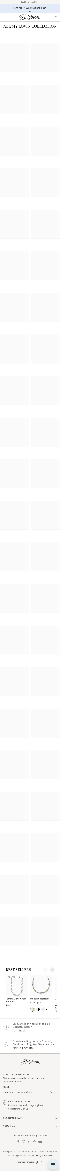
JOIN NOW (19, 1030)
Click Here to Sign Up (18, 1108)
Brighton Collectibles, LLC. (25, 1155)
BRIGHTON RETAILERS (25, 1162)
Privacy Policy (9, 1151)
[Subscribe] (51, 1092)
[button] (4, 17)
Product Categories (48, 1151)
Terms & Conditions (27, 1151)
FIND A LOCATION (24, 1048)
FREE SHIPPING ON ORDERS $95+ (30, 8)
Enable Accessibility (30, 2)
